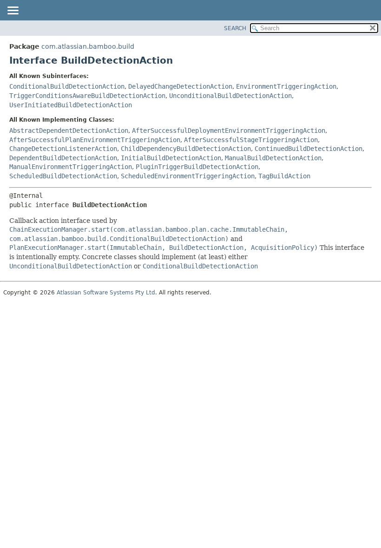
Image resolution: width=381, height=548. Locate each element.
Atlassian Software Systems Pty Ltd (106, 292)
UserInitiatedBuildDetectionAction (70, 105)
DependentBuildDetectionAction (63, 158)
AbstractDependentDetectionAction (68, 130)
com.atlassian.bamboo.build (87, 46)
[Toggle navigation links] (12, 11)
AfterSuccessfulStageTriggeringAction (251, 140)
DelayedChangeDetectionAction (180, 86)
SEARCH (235, 28)
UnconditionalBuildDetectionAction (230, 95)
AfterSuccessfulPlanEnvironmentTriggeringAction (94, 140)
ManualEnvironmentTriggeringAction (70, 166)
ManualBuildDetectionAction (273, 158)
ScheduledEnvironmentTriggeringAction (188, 176)
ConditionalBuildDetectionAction (67, 86)
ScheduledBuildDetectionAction (63, 176)
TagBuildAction (284, 176)
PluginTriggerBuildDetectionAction (197, 166)
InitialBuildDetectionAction (171, 158)
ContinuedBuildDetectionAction (308, 148)
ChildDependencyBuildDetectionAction (186, 148)
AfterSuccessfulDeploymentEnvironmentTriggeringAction (228, 130)
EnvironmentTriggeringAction (286, 86)
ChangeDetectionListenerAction (63, 148)
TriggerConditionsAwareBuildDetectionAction (87, 95)
